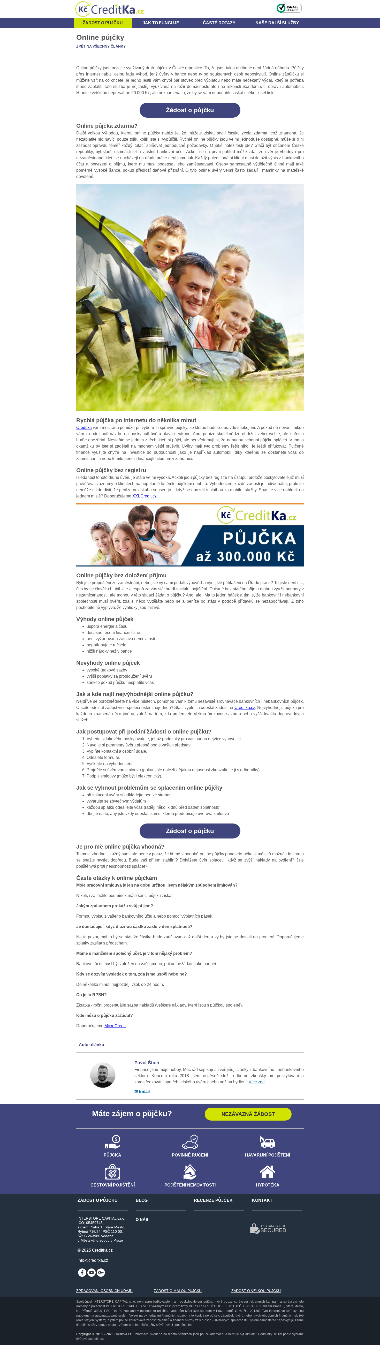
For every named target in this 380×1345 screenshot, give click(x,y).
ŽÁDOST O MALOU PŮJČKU (178, 1291)
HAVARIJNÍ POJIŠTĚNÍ (267, 1155)
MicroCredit (115, 1026)
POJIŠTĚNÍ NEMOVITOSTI (190, 1185)
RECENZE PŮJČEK (213, 1200)
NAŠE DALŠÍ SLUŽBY (277, 23)
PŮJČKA (112, 1155)
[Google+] (100, 1272)
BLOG (142, 1200)
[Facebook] (82, 1272)
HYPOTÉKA (267, 1185)
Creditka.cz (244, 707)
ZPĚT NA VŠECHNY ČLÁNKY (101, 46)
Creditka (84, 427)
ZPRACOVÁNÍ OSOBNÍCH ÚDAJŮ (104, 1291)
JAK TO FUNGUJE (161, 23)
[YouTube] (91, 1272)
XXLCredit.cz (144, 496)
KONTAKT (262, 1200)
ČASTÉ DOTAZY (219, 23)
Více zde (257, 1082)
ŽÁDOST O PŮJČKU (98, 1200)
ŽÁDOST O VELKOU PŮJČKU (256, 1291)
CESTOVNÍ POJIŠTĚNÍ (112, 1185)
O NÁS (142, 1219)
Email (144, 1091)
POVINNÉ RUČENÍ (190, 1155)
